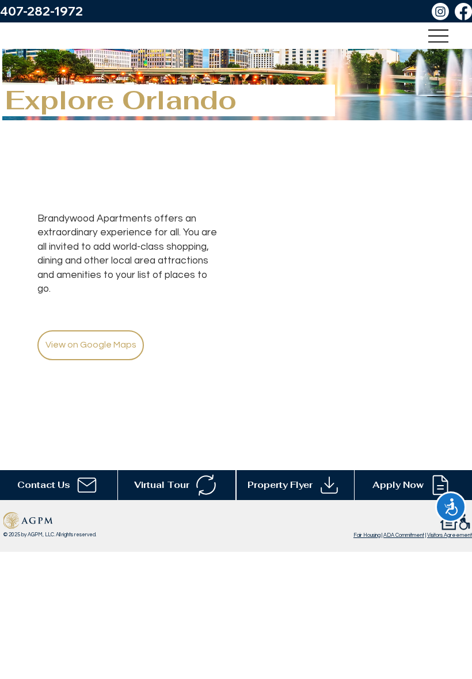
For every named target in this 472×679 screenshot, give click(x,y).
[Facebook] (463, 11)
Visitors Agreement (449, 535)
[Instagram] (440, 11)
